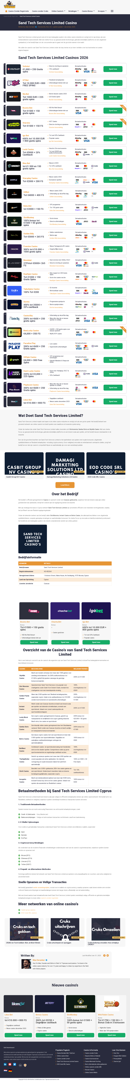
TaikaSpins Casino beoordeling (60, 293)
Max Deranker (39, 960)
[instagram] (107, 955)
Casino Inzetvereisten (92, 1058)
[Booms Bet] (13, 110)
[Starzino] (13, 124)
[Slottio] (14, 304)
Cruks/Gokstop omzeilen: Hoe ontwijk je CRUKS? (103, 943)
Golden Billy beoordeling (58, 238)
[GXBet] (14, 193)
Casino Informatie (91, 1050)
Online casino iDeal (62, 1056)
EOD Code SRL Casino (96, 477)
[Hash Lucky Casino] (14, 374)
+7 (92, 279)
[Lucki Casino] (13, 152)
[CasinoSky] (14, 318)
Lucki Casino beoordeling (57, 156)
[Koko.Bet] (14, 207)
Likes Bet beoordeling (57, 404)
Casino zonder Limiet (63, 1058)
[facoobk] (104, 955)
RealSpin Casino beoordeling (59, 280)
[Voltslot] (13, 69)
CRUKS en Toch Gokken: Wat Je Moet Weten (23, 943)
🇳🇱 (5, 1070)
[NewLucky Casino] (14, 332)
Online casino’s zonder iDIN (93, 1067)
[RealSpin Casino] (14, 277)
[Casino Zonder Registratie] (10, 4)
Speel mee (113, 69)
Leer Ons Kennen (118, 1050)
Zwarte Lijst (117, 1061)
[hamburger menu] (112, 11)
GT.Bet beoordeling (55, 86)
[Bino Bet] (13, 166)
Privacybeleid (118, 1058)
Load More (65, 485)
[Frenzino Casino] (14, 249)
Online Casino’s (57, 11)
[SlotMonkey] (14, 221)
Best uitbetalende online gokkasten (96, 1064)
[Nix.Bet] (13, 97)
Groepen (101, 11)
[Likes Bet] (14, 401)
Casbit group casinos (28, 910)
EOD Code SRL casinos (29, 913)
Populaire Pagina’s (63, 1050)
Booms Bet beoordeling (57, 113)
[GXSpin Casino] (14, 360)
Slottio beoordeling (56, 307)
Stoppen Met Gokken (120, 1056)
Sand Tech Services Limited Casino (68, 1061)
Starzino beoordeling (56, 127)
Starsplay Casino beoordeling (58, 183)
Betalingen (73, 11)
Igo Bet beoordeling (55, 141)
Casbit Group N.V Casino (15, 477)
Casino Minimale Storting (92, 1061)
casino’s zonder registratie (49, 898)
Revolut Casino (89, 1069)
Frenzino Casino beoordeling (59, 252)
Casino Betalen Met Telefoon (66, 1053)
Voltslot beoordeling (56, 72)
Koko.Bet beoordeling (57, 210)
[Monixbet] (14, 263)
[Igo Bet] (13, 138)
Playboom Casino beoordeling (59, 391)
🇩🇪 (10, 1070)
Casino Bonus (87, 11)
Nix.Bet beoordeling (55, 100)
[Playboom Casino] (14, 387)
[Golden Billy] (14, 235)
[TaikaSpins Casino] (14, 290)
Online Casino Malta (91, 1072)
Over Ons (116, 1053)
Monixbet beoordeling (57, 266)
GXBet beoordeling (56, 197)
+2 (92, 126)
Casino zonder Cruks (40, 11)
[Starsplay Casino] (13, 180)
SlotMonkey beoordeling (58, 224)
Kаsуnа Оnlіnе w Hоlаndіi (92, 1056)
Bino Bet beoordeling (56, 169)
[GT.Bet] (13, 83)
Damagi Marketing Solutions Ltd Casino (62, 477)
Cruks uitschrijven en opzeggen (59, 943)
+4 (92, 306)
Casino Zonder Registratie (11, 16)
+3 (92, 85)
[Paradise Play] (14, 346)
